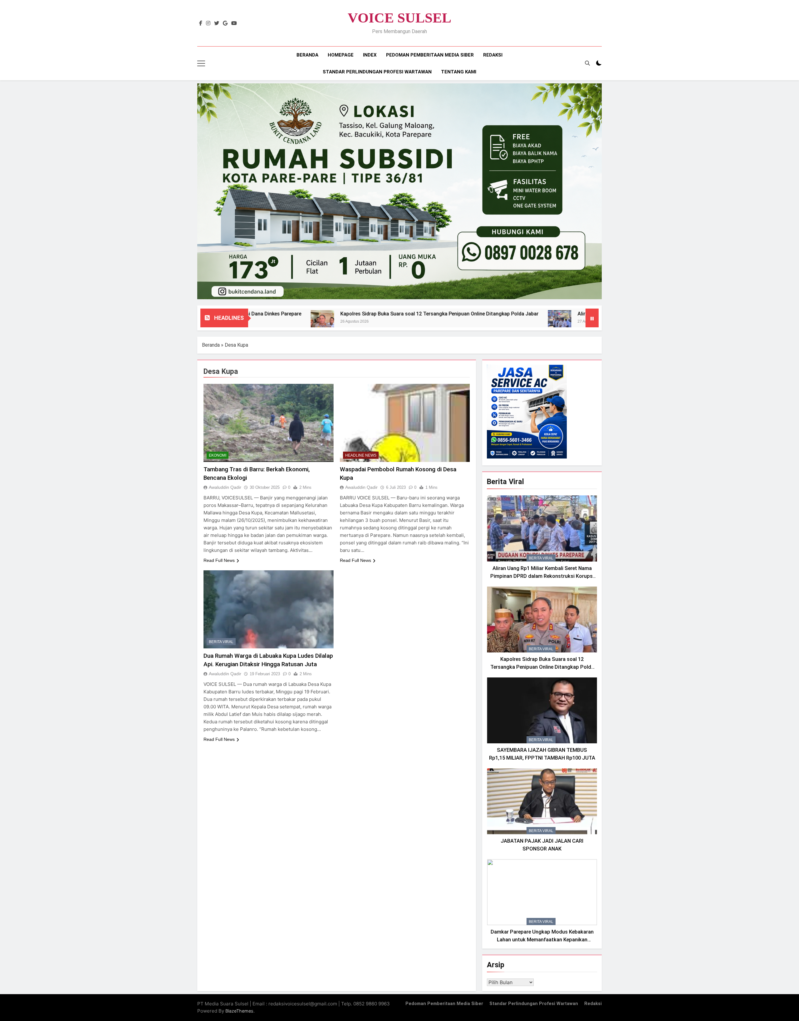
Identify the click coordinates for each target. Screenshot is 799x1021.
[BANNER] (399, 191)
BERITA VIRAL (221, 642)
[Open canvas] (201, 63)
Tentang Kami (458, 72)
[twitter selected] (216, 23)
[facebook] (200, 23)
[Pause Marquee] (592, 318)
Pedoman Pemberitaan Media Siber (430, 55)
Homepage (341, 55)
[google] (225, 23)
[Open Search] (587, 63)
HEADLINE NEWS (360, 455)
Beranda (307, 55)
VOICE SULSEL (399, 18)
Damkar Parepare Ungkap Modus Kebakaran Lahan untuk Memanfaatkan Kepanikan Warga (542, 939)
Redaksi (492, 55)
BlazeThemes (239, 1011)
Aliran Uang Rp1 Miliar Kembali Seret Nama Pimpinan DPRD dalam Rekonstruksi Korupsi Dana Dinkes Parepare (542, 576)
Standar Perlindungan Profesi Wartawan (377, 72)
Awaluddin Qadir (225, 487)
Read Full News (219, 560)
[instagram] (208, 23)
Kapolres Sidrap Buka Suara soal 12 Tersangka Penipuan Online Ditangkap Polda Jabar (377, 314)
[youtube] (234, 23)
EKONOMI (217, 455)
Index (370, 55)
